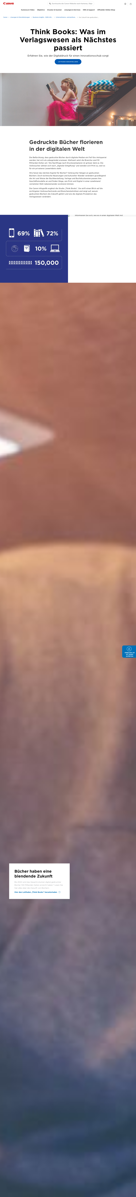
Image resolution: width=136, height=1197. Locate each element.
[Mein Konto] (125, 4)
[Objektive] (45, 9)
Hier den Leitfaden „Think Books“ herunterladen (36, 892)
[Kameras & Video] (35, 9)
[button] (129, 651)
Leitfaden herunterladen (68, 61)
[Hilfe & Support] (95, 9)
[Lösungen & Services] (81, 9)
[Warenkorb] (131, 4)
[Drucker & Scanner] (62, 9)
